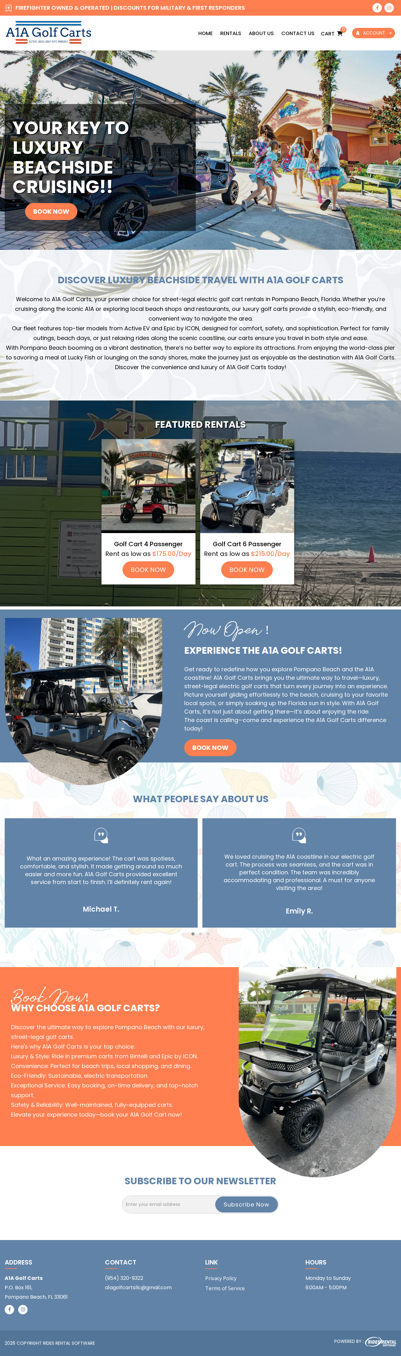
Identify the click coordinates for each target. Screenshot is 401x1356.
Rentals (230, 33)
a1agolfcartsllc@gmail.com (138, 1287)
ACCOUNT (374, 33)
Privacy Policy (221, 1278)
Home (205, 33)
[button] (193, 934)
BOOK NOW (148, 569)
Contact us (298, 33)
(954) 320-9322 (124, 1278)
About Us (261, 33)
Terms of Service (225, 1288)
